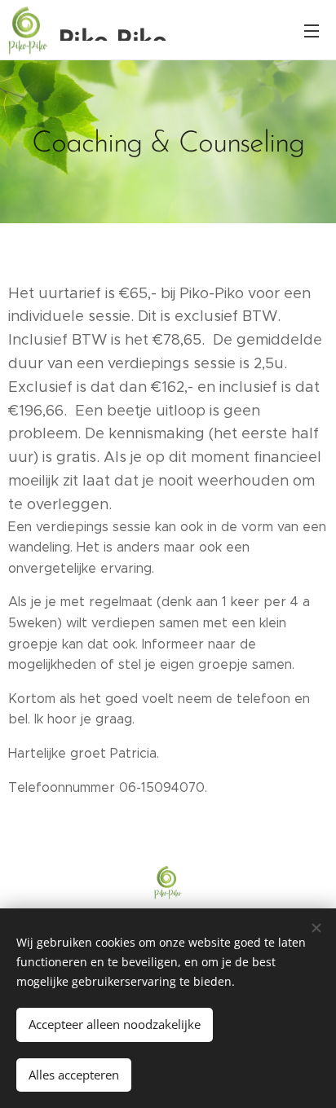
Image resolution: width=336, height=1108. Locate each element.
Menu (311, 30)
